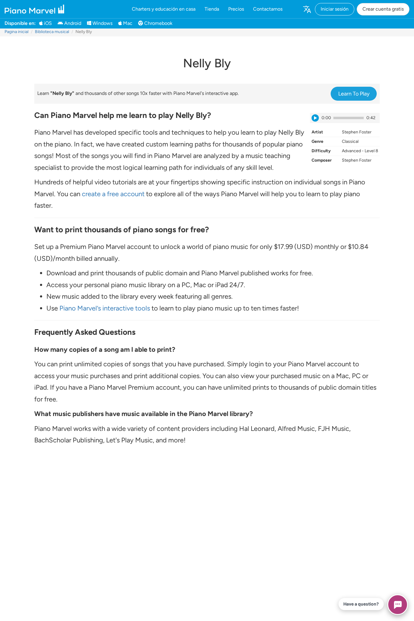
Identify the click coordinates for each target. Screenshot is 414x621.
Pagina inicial (16, 31)
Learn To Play (353, 93)
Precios (236, 9)
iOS (47, 23)
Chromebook (157, 23)
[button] (306, 9)
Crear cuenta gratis (383, 9)
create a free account (113, 194)
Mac (127, 23)
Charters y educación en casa (163, 9)
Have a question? (361, 603)
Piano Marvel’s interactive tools (104, 308)
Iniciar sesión (335, 9)
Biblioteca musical (52, 31)
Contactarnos (267, 9)
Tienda (212, 9)
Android (72, 23)
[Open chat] (397, 604)
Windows (101, 23)
